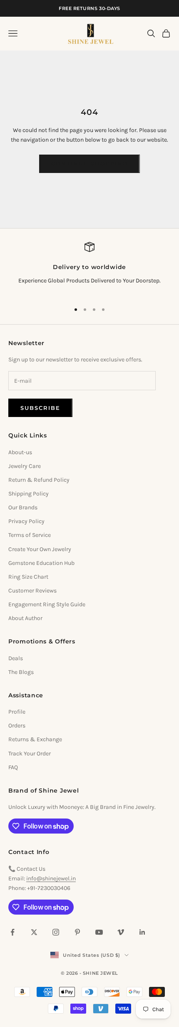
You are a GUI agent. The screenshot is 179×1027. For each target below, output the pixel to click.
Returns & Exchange (35, 739)
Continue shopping (89, 163)
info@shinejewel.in (51, 878)
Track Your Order (29, 753)
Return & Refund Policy (39, 479)
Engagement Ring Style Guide (46, 604)
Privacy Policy (26, 521)
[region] (89, 268)
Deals (15, 658)
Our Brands (22, 507)
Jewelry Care (24, 466)
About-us (20, 452)
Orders (16, 725)
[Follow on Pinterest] (77, 932)
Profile (16, 711)
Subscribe (40, 407)
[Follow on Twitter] (34, 932)
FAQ (13, 767)
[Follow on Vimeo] (121, 932)
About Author (25, 618)
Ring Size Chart (28, 576)
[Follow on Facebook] (12, 932)
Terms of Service (29, 535)
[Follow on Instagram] (56, 932)
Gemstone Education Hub (41, 563)
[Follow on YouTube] (99, 932)
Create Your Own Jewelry (39, 549)
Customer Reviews (32, 590)
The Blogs (21, 672)
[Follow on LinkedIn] (142, 932)
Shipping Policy (28, 493)
